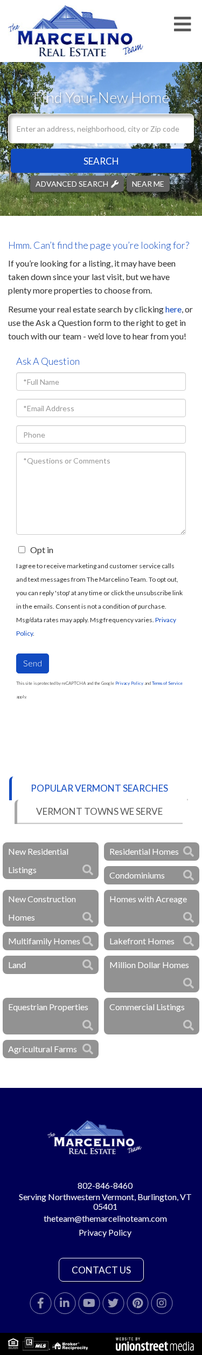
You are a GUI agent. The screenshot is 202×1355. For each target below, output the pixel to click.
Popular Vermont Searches (99, 788)
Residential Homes (144, 851)
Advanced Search (72, 183)
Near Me (148, 183)
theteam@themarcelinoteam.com (105, 1218)
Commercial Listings (147, 1007)
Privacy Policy (129, 683)
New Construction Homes (42, 908)
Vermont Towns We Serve (99, 811)
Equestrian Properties (48, 1007)
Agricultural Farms (42, 1049)
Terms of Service (167, 683)
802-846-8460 (105, 1185)
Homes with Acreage (148, 899)
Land (17, 964)
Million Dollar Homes (149, 964)
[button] (101, 160)
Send (32, 663)
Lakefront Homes (142, 941)
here (173, 309)
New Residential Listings (38, 860)
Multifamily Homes (44, 941)
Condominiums (137, 875)
